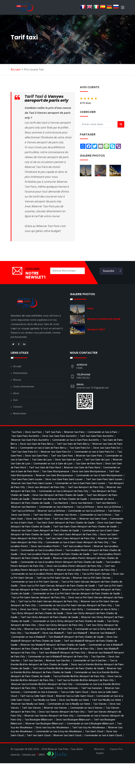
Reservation (19, 413)
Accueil (16, 69)
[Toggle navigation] (122, 8)
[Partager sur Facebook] (19, 344)
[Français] (83, 7)
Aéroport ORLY (96, 329)
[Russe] (116, 7)
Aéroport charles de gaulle (104, 319)
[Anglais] (89, 7)
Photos (17, 380)
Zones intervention (23, 387)
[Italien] (96, 7)
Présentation (20, 373)
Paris (90, 308)
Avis (15, 400)
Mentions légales (99, 751)
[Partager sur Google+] (24, 344)
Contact (17, 407)
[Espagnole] (102, 7)
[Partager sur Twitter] (13, 344)
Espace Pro (116, 749)
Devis (16, 393)
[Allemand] (109, 7)
